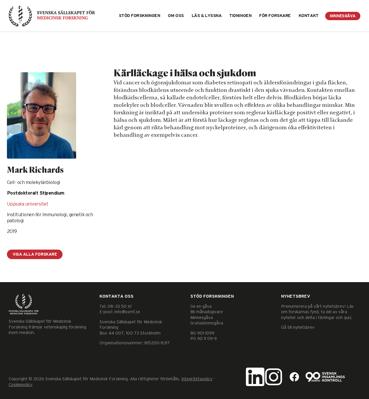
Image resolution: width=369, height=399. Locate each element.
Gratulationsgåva (206, 323)
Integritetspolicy (196, 379)
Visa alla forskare (35, 254)
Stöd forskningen (139, 16)
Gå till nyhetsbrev (298, 327)
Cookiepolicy (21, 385)
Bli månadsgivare (206, 312)
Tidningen (240, 16)
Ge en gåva (201, 306)
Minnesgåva (343, 16)
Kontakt (309, 16)
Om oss (176, 16)
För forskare (275, 16)
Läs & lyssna (207, 16)
